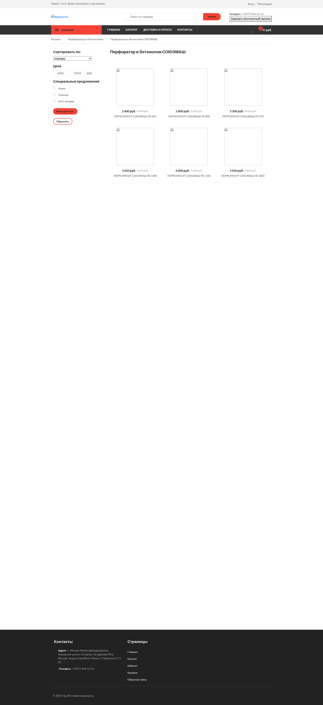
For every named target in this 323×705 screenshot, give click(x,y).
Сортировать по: (67, 52)
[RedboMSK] (59, 16)
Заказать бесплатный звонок (250, 18)
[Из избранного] (111, 58)
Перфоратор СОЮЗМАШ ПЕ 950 (243, 116)
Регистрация (265, 3)
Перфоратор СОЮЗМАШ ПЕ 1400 (135, 175)
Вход (250, 3)
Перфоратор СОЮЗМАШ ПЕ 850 (135, 116)
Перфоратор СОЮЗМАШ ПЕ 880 (189, 116)
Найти (212, 16)
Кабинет (132, 665)
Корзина (132, 672)
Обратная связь (137, 679)
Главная (132, 651)
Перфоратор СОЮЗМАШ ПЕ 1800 (242, 175)
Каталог (132, 658)
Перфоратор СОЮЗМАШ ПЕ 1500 (189, 175)
